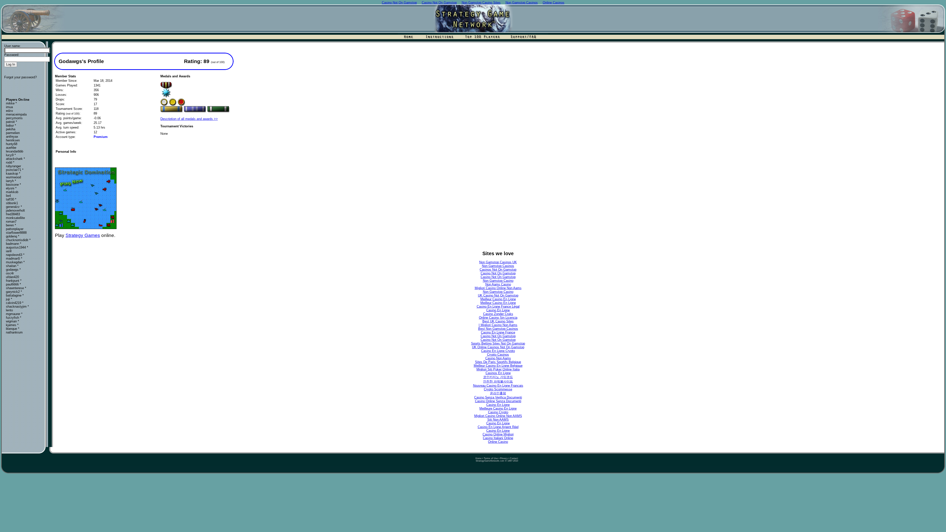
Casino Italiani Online (498, 438)
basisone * (13, 184)
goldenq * (12, 236)
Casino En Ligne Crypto (498, 351)
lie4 (8, 196)
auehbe (11, 148)
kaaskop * (13, 173)
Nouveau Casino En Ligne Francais (498, 385)
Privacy (504, 458)
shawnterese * (16, 288)
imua (9, 107)
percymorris (14, 118)
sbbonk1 (12, 203)
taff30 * (11, 199)
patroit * (11, 122)
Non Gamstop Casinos (498, 266)
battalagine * (15, 295)
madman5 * (14, 258)
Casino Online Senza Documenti (498, 401)
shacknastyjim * (17, 306)
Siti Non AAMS (498, 419)
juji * (9, 299)
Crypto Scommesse (498, 389)
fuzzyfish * (13, 317)
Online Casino (498, 442)
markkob (12, 192)
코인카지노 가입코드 (498, 377)
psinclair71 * (14, 170)
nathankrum (14, 332)
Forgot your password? (20, 77)
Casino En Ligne (498, 310)
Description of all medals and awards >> (189, 119)
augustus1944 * (17, 247)
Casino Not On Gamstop (498, 273)
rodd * (10, 162)
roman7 (11, 221)
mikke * (11, 103)
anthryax (12, 136)
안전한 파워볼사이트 (498, 381)
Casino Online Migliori (498, 434)
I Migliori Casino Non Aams (498, 325)
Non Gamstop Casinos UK (498, 262)
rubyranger (13, 166)
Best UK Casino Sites (498, 321)
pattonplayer (14, 229)
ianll (9, 251)
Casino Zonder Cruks (498, 314)
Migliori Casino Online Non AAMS (498, 416)
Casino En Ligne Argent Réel (498, 427)
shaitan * (12, 266)
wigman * (12, 321)
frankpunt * (13, 281)
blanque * (12, 329)
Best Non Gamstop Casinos (498, 329)
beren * (11, 225)
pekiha (10, 129)
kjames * (12, 325)
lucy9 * (11, 155)
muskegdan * (15, 262)
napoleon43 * (15, 255)
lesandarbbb (14, 151)
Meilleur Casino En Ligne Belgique (498, 365)
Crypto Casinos (498, 354)
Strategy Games (83, 235)
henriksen (13, 140)
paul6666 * (13, 284)
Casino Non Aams (498, 358)
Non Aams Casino (498, 284)
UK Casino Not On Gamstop (498, 295)
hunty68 (11, 144)
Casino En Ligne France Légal (498, 306)
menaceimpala (16, 114)
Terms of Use (491, 458)
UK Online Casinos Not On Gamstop (498, 347)
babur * (11, 125)
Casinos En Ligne (498, 373)
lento (9, 310)
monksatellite (15, 218)
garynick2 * (14, 292)
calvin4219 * (14, 303)
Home (478, 458)
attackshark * (15, 159)
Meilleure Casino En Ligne (498, 408)
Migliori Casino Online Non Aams (498, 288)
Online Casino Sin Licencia (498, 317)
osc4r (10, 273)
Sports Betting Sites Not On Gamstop (498, 343)
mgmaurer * (14, 314)
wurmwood (13, 177)
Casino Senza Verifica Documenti (498, 397)
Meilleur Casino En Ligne (498, 299)
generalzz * (14, 207)
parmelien (13, 133)
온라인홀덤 (498, 393)
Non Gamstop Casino (498, 281)
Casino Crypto (498, 412)
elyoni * (11, 188)
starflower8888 (16, 232)
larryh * (11, 181)
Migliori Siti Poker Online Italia (498, 369)
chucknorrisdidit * (18, 240)
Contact (514, 458)
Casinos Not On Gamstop (498, 269)
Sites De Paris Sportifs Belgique (498, 362)
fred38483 (13, 214)
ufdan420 (12, 277)
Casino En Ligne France (498, 332)
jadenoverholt (15, 210)
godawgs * (13, 269)
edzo (9, 111)
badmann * (13, 244)
